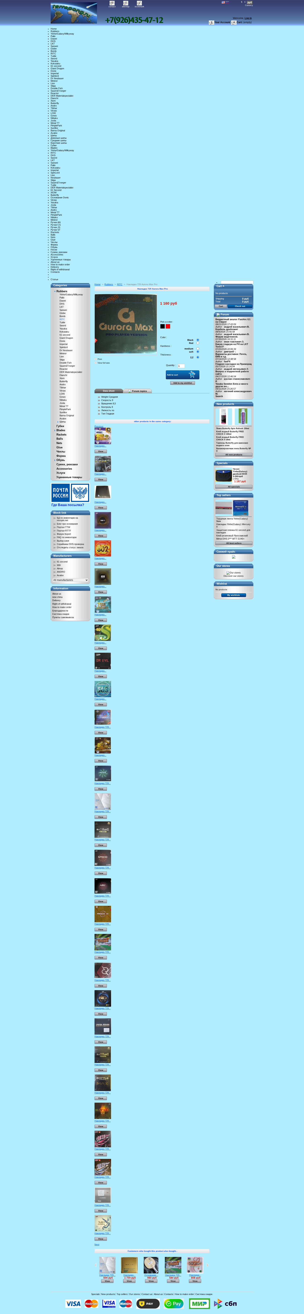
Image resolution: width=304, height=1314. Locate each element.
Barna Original (58, 130)
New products (225, 404)
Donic (53, 71)
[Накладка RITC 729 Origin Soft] (103, 584)
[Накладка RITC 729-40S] (103, 640)
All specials (234, 487)
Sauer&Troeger (58, 91)
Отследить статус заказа (70, 547)
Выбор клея (63, 541)
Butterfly (55, 103)
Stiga (53, 86)
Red (191, 343)
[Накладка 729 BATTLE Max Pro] (103, 1090)
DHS (53, 41)
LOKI (53, 113)
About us (55, 262)
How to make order (60, 264)
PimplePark (56, 125)
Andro (54, 105)
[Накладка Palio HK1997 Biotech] (195, 1272)
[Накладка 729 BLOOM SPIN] (103, 781)
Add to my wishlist (182, 383)
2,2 (191, 357)
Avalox (54, 133)
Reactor (55, 93)
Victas (54, 110)
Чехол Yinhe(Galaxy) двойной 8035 (240, 471)
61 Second (56, 190)
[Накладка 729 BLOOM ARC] (103, 893)
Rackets (55, 232)
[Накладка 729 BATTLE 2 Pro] (103, 837)
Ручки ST (55, 230)
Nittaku (54, 118)
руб (250, 2)
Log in (248, 18)
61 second (56, 66)
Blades (54, 148)
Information (60, 588)
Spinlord (55, 76)
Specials (222, 463)
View (100, 451)
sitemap (125, 6)
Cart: (240, 22)
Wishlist (222, 583)
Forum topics (139, 391)
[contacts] (134, 20)
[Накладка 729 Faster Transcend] (103, 1146)
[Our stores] (233, 572)
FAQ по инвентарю (67, 537)
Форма (54, 244)
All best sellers (234, 543)
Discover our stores (234, 576)
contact (112, 6)
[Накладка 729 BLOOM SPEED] (103, 865)
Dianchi (54, 98)
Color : (163, 337)
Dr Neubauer (57, 78)
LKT (53, 43)
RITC (53, 53)
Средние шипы (58, 140)
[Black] (162, 326)
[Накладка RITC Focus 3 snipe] (103, 471)
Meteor (54, 81)
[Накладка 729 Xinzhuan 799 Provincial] (103, 1203)
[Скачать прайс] (233, 557)
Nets (53, 237)
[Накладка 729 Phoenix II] (103, 1231)
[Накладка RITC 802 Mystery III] (103, 556)
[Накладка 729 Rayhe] (103, 978)
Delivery (55, 267)
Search (219, 396)
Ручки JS (55, 227)
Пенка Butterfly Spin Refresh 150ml (232, 428)
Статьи (54, 279)
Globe (54, 48)
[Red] (168, 326)
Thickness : (166, 354)
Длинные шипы (59, 138)
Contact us (146, 1294)
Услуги (54, 257)
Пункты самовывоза (63, 617)
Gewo (54, 115)
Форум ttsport (64, 534)
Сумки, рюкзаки (59, 252)
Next (97, 1244)
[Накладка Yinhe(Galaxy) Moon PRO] (129, 1272)
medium (188, 348)
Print (100, 359)
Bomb (53, 51)
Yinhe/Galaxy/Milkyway (62, 33)
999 (59, 565)
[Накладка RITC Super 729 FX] (103, 499)
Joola (53, 120)
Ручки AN (56, 222)
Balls (53, 234)
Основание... (151, 1275)
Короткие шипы (59, 143)
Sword (54, 58)
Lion (53, 83)
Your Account (222, 22)
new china (57, 597)
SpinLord (55, 172)
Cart (219, 286)
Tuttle (53, 56)
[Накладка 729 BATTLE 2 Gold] (103, 1062)
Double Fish (57, 88)
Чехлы (54, 242)
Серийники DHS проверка (70, 544)
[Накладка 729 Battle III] (103, 1118)
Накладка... (100, 446)
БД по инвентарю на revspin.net (67, 519)
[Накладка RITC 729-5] (103, 528)
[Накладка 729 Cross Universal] (103, 809)
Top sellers (224, 495)
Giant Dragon (57, 68)
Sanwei (54, 46)
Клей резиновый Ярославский (232, 535)
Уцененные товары (61, 259)
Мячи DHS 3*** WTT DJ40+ (230, 538)
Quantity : (171, 365)
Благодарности (60, 610)
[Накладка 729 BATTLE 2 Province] (103, 1034)
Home (54, 29)
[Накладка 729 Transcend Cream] (103, 724)
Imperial (55, 73)
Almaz (60, 568)
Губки (53, 145)
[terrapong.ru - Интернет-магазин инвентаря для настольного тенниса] (78, 12)
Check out (240, 306)
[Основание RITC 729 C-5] (151, 1272)
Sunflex (54, 128)
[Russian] (227, 2)
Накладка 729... (103, 727)
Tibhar (54, 108)
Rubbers (55, 31)
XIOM (53, 192)
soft (191, 352)
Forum (225, 314)
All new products (233, 455)
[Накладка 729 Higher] (103, 1174)
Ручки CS (56, 225)
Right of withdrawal (60, 269)
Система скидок (60, 614)
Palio (53, 36)
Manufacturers (62, 555)
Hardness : (165, 346)
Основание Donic (60, 197)
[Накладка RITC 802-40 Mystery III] (103, 443)
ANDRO (61, 572)
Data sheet (109, 391)
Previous (99, 426)
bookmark (139, 6)
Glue (53, 239)
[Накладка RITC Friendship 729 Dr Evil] (103, 668)
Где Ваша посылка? (67, 505)
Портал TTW (63, 527)
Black (190, 340)
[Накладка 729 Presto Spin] (103, 921)
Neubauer (56, 177)
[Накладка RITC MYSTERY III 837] (103, 753)
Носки (54, 249)
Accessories (57, 254)
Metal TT (55, 123)
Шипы (54, 135)
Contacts (55, 272)
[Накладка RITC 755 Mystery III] (103, 612)
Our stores (223, 565)
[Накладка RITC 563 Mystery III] (103, 696)
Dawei (54, 38)
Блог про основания (67, 524)
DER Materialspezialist (62, 96)
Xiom (53, 100)
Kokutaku (55, 63)
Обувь (54, 247)
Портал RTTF (64, 530)
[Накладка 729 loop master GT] (103, 1006)
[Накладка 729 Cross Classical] (103, 949)
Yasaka (54, 61)
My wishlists (233, 595)
